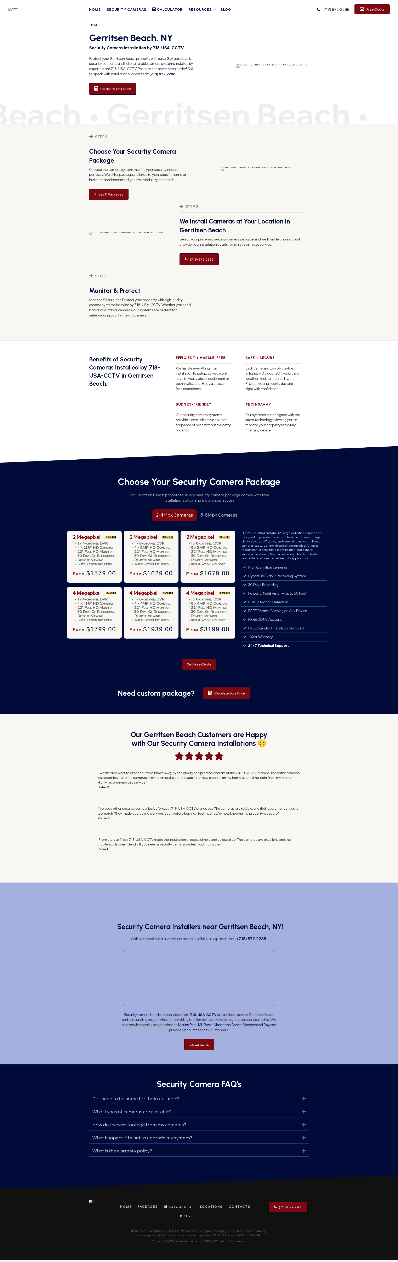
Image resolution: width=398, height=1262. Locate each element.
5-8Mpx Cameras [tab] (218, 515)
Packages (148, 1207)
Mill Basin (205, 1025)
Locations (211, 1207)
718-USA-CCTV (203, 1014)
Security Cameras (126, 9)
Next (230, 559)
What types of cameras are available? (132, 1112)
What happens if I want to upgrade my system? (142, 1138)
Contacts (239, 1207)
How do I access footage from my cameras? (139, 1125)
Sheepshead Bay (256, 1025)
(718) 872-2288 (162, 74)
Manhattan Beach (227, 1025)
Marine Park (187, 1025)
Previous (72, 559)
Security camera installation (145, 1014)
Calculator (169, 9)
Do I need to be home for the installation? (136, 1098)
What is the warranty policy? (122, 1151)
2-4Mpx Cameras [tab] (174, 515)
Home (95, 9)
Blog (226, 9)
